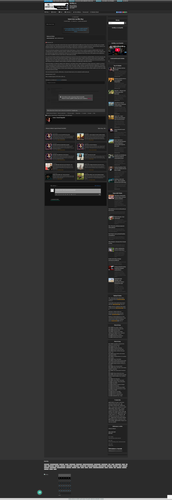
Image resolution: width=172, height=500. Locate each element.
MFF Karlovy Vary (83, 466)
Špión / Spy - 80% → (102, 128)
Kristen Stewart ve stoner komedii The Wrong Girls (61, 134)
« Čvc (59, 495)
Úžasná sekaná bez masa (118, 373)
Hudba (45, 466)
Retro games (68, 467)
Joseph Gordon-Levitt (62, 115)
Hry (61, 12)
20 (66, 488)
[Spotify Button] (125, 12)
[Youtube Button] (123, 12)
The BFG (115, 412)
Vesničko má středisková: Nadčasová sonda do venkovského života (120, 157)
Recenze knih (46, 467)
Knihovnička (57, 466)
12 (63, 485)
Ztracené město (117, 330)
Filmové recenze (76, 17)
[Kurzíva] (58, 194)
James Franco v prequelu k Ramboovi (90, 144)
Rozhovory (74, 467)
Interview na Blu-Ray (76, 19)
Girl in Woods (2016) (117, 366)
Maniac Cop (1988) (117, 391)
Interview (59, 80)
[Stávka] (62, 194)
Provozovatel (85, 12)
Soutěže (82, 467)
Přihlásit (110, 428)
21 (68, 488)
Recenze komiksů (53, 467)
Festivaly (66, 464)
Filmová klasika (72, 464)
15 (70, 485)
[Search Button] (126, 12)
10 (59, 485)
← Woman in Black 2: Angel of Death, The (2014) (55, 128)
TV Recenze (111, 467)
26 (63, 490)
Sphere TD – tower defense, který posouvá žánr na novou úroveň (119, 118)
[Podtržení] (60, 194)
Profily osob (109, 466)
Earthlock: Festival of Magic (118, 384)
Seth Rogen (69, 115)
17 (59, 488)
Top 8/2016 (115, 383)
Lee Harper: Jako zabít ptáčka (119, 381)
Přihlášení (98, 185)
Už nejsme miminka (117, 348)
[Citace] (68, 194)
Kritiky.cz (73, 3)
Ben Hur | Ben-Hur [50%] (118, 349)
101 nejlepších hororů (54, 464)
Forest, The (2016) (117, 359)
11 (61, 485)
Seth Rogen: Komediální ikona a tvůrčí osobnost (60, 154)
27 (66, 490)
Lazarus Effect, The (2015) (118, 380)
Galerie (113, 464)
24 (59, 490)
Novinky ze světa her (102, 466)
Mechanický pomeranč (118, 335)
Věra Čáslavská (116, 378)
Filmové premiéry (97, 464)
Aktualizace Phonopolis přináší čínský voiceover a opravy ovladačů (120, 197)
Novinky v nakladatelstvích (92, 466)
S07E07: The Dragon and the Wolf (116, 411)
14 (68, 485)
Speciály (86, 467)
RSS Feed (110, 433)
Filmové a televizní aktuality (88, 464)
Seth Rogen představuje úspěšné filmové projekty (61, 144)
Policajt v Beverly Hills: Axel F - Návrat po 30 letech (61, 174)
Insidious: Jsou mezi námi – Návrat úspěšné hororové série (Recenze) (120, 181)
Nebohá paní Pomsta (117, 337)
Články (55, 469)
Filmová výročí (79, 464)
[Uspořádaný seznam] (64, 194)
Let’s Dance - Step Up (118, 327)
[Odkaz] (71, 194)
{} (73, 194)
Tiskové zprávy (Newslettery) (98, 467)
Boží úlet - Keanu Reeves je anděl (89, 154)
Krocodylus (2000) (121, 417)
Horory (123, 464)
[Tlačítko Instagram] (121, 12)
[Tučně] (56, 194)
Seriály (54, 12)
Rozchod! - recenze (117, 334)
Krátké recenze (76, 466)
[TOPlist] (46, 474)
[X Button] (117, 12)
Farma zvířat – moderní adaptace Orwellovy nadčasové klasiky (94, 134)
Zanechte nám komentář (83, 21)
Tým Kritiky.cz (78, 12)
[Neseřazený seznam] (66, 194)
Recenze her (125, 466)
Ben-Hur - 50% (116, 346)
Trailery (106, 467)
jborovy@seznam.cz (118, 450)
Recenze (120, 466)
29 (70, 490)
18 (61, 488)
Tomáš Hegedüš (67, 21)
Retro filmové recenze (61, 467)
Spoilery (90, 467)
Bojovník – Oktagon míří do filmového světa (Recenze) (120, 92)
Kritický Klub (63, 466)
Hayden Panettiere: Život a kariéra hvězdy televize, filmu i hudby (120, 169)
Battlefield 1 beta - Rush (117, 395)
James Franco (54, 115)
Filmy (47, 12)
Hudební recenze (51, 466)
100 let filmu (46, 464)
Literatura (68, 12)
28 (68, 490)
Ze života (51, 469)
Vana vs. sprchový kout (118, 394)
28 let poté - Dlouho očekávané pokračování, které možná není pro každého (116, 313)
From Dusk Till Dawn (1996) (119, 387)
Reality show (115, 466)
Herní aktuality (118, 464)
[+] (75, 194)
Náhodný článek (95, 12)
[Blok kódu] (69, 194)
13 (66, 485)
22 (70, 488)
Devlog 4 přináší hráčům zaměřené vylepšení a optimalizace (120, 268)
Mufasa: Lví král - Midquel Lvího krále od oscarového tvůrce (94, 164)
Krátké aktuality (69, 466)
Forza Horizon (116, 385)
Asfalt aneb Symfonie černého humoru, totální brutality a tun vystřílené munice (117, 376)
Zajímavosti (119, 467)
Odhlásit (114, 428)
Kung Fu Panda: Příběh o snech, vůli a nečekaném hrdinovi (94, 174)
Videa (115, 467)
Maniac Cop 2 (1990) (117, 392)
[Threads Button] (120, 12)
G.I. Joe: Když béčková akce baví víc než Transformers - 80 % (62, 164)
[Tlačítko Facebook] (118, 12)
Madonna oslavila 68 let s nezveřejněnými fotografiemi (120, 80)
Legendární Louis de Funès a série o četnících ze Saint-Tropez (120, 104)
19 (63, 488)
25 (61, 490)
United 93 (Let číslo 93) (118, 328)
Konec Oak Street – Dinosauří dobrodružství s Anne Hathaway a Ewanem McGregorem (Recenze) (120, 143)
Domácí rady (61, 464)
